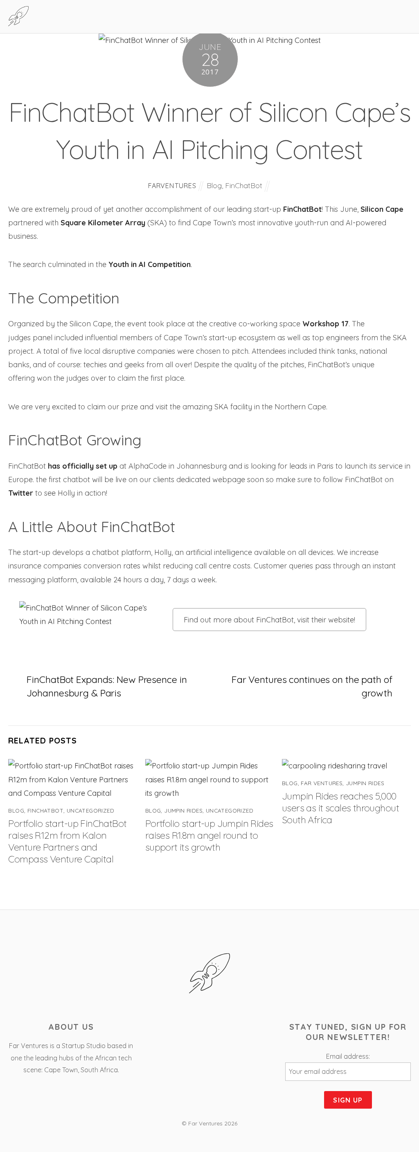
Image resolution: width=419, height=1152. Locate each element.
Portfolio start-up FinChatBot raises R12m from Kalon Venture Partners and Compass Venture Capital (67, 841)
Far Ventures (321, 782)
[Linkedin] (233, 1029)
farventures (172, 186)
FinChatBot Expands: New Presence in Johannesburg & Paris (107, 686)
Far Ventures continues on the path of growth (312, 686)
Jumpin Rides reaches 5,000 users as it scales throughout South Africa (340, 808)
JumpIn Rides (183, 810)
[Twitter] (210, 1029)
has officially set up (82, 466)
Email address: (348, 1056)
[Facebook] (186, 1029)
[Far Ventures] (18, 21)
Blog (214, 185)
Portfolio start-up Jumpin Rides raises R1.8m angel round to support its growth (209, 835)
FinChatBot (243, 185)
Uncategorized (90, 810)
